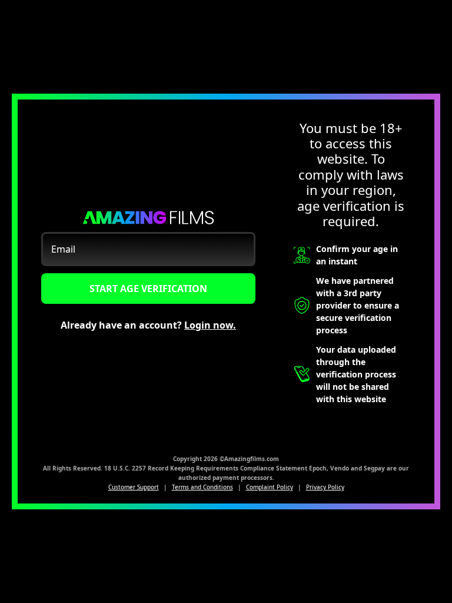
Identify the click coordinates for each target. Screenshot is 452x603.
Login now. (210, 325)
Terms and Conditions (202, 487)
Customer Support (133, 487)
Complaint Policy (269, 487)
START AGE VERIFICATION (148, 288)
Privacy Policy (325, 487)
